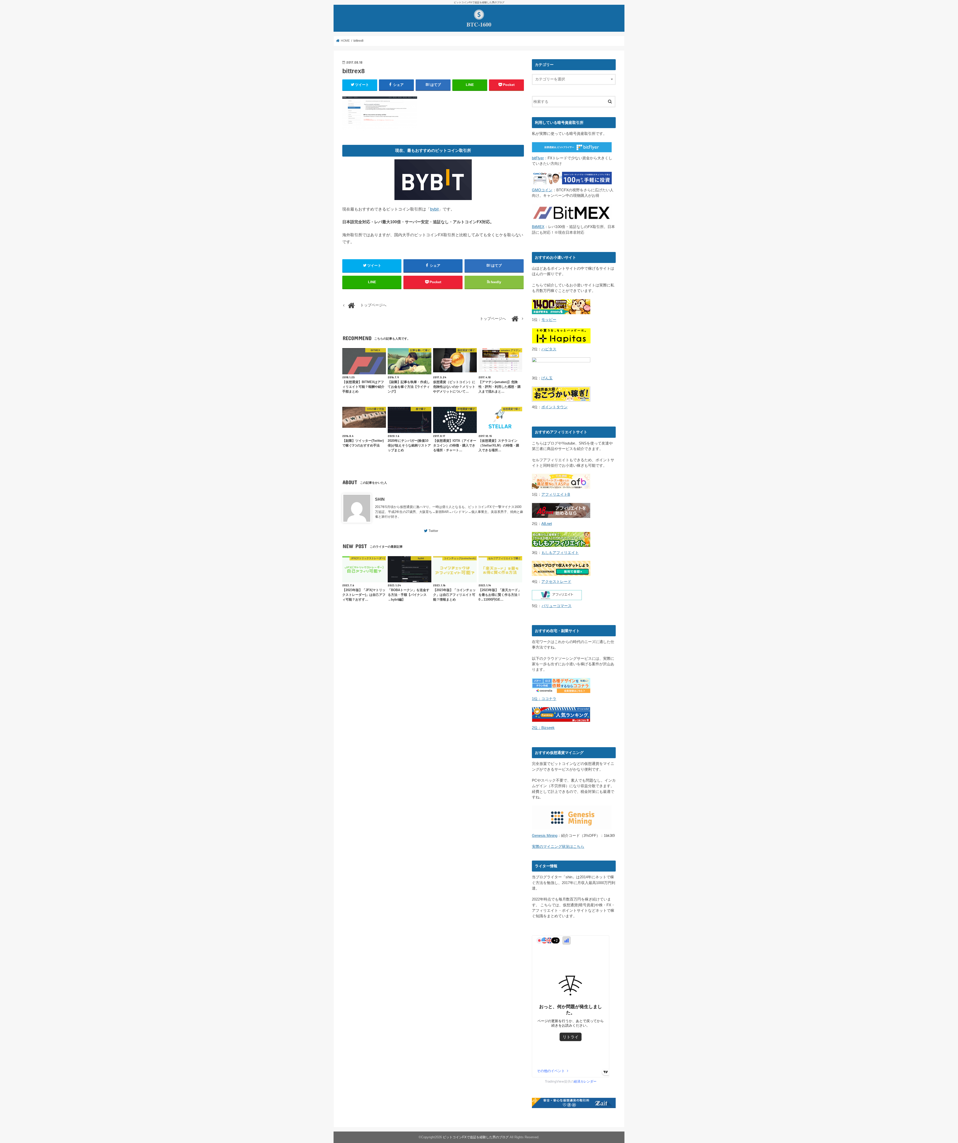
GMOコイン (542, 190)
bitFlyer (538, 158)
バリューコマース (557, 606)
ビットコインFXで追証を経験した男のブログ (476, 1137)
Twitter (433, 531)
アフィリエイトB (555, 494)
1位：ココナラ (544, 699)
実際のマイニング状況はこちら (558, 847)
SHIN (380, 499)
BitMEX (538, 227)
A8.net (546, 524)
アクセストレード (556, 582)
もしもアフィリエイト (560, 553)
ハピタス (548, 349)
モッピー (548, 320)
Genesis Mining (544, 836)
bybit (434, 209)
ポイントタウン (554, 407)
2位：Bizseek (543, 728)
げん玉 (547, 378)
